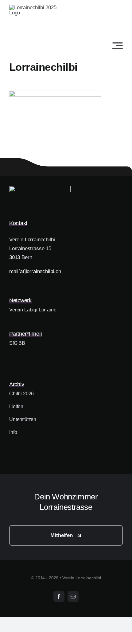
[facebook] (58, 596)
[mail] (73, 596)
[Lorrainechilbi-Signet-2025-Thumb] (40, 188)
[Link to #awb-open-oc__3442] (117, 45)
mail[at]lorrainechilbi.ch (35, 271)
